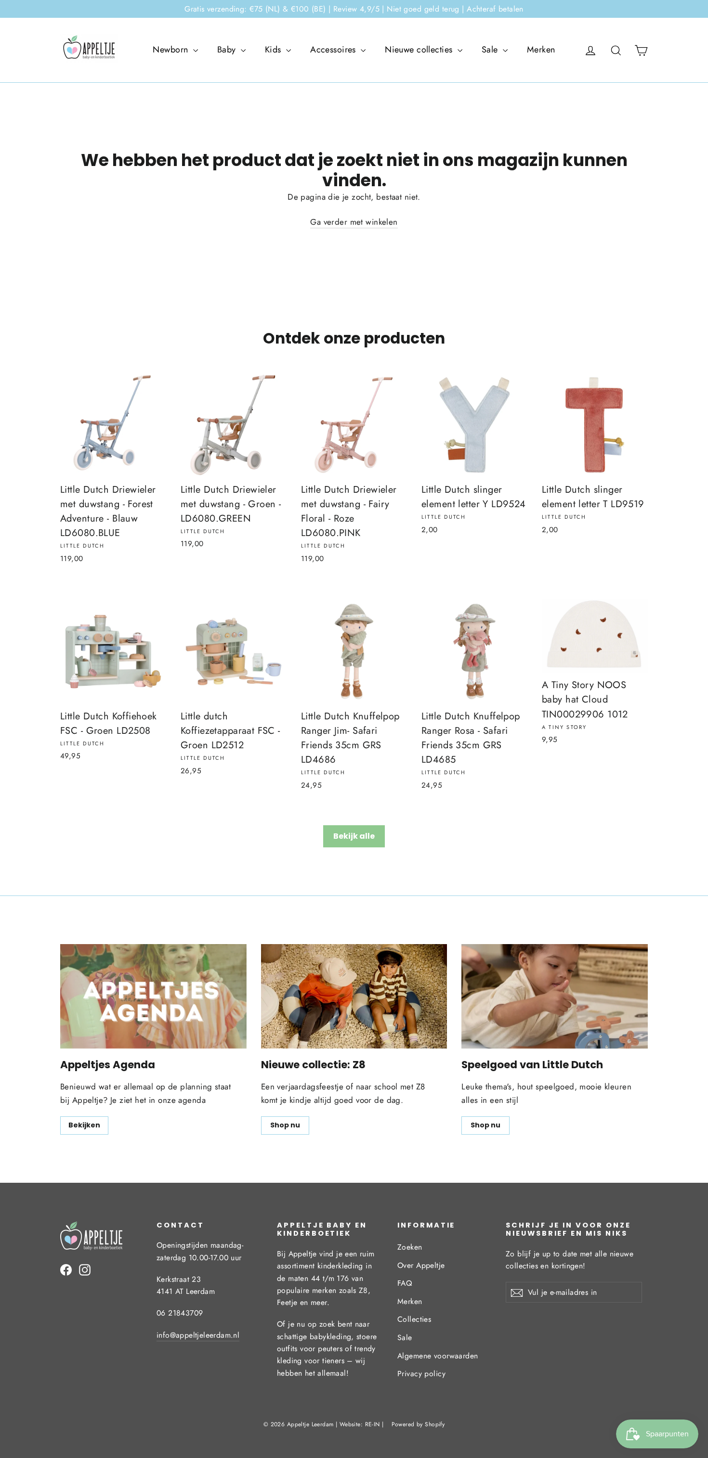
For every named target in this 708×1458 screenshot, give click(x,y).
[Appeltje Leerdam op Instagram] (85, 1269)
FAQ (404, 1283)
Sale (491, 49)
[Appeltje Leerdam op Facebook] (66, 1269)
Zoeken (409, 1247)
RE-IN (372, 1424)
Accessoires (334, 49)
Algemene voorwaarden (437, 1355)
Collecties (414, 1319)
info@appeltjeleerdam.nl (198, 1335)
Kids (274, 49)
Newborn (171, 49)
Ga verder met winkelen (353, 222)
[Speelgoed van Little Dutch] (554, 996)
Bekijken (84, 1125)
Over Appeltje (421, 1265)
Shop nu (285, 1125)
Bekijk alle (354, 836)
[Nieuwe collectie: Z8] (354, 996)
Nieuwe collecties (420, 49)
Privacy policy (421, 1373)
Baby (227, 49)
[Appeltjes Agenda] (153, 996)
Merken (541, 49)
